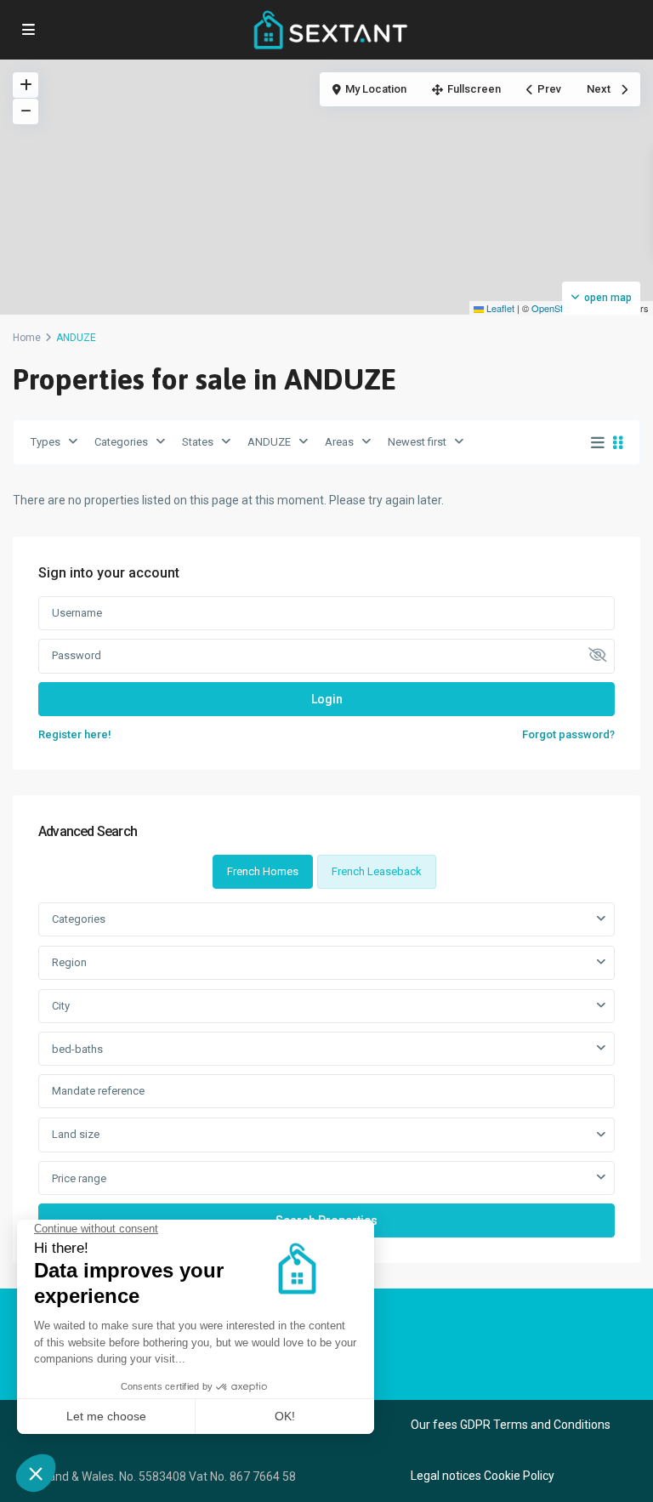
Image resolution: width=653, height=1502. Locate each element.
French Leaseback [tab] (377, 871)
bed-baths (77, 1049)
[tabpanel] (326, 1069)
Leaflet (499, 308)
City (61, 1005)
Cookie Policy (519, 1475)
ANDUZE (269, 441)
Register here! (74, 734)
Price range (79, 1178)
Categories (121, 441)
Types (45, 441)
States (197, 441)
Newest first (417, 441)
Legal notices (446, 1475)
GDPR (475, 1424)
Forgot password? (568, 734)
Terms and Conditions (551, 1424)
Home (27, 338)
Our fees (434, 1424)
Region (69, 962)
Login (327, 699)
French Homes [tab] (262, 871)
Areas (339, 441)
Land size (75, 1134)
